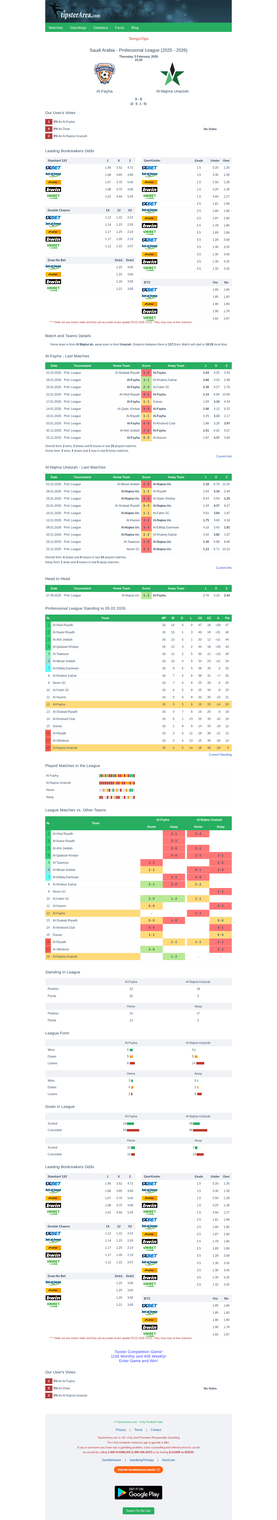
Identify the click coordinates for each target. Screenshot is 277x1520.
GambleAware (111, 1460)
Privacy (121, 1429)
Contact (156, 1429)
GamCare (168, 1460)
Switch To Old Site (138, 1510)
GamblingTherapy (142, 1460)
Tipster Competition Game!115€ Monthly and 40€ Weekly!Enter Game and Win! (138, 1356)
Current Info (224, 456)
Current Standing (220, 754)
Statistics (100, 28)
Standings (78, 28)
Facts (119, 28)
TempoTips (138, 38)
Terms (138, 1429)
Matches (56, 28)
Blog (135, 28)
